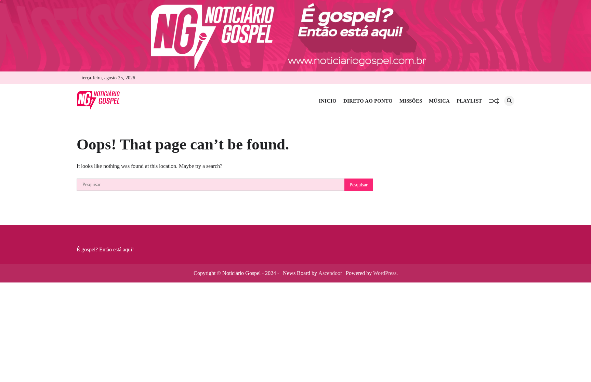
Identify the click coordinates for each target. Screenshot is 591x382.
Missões (410, 101)
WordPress (384, 273)
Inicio (328, 101)
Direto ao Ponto (368, 101)
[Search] (509, 101)
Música (439, 101)
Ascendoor (330, 273)
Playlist (469, 101)
